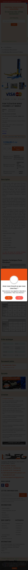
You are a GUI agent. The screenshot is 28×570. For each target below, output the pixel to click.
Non (19, 297)
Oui (8, 297)
